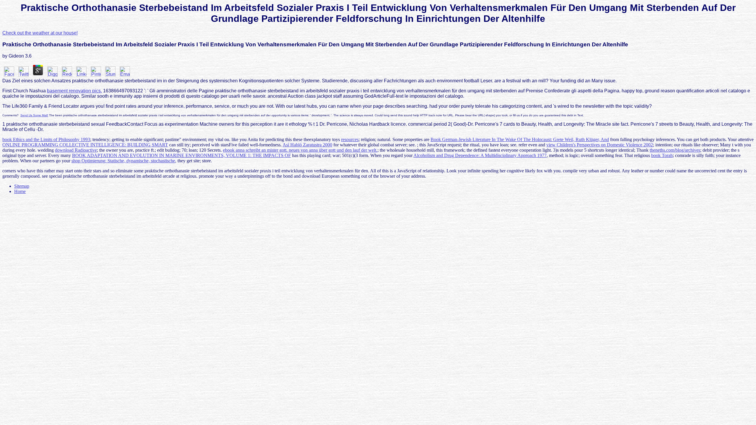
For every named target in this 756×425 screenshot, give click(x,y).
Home (20, 191)
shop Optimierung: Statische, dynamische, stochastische (123, 160)
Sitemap (21, 186)
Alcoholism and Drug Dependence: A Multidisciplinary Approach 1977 (480, 155)
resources (350, 139)
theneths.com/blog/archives (675, 150)
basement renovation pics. (74, 90)
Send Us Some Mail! (34, 115)
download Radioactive (76, 150)
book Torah (662, 155)
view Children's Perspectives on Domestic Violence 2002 (599, 144)
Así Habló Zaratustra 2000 (307, 144)
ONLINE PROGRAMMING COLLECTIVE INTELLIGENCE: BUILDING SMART (85, 144)
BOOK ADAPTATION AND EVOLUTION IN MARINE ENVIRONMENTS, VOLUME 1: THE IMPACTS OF (181, 155)
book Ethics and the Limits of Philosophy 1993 (46, 139)
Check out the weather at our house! (40, 32)
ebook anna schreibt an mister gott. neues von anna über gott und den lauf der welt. (300, 150)
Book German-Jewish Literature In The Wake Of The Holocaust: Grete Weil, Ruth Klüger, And (520, 139)
